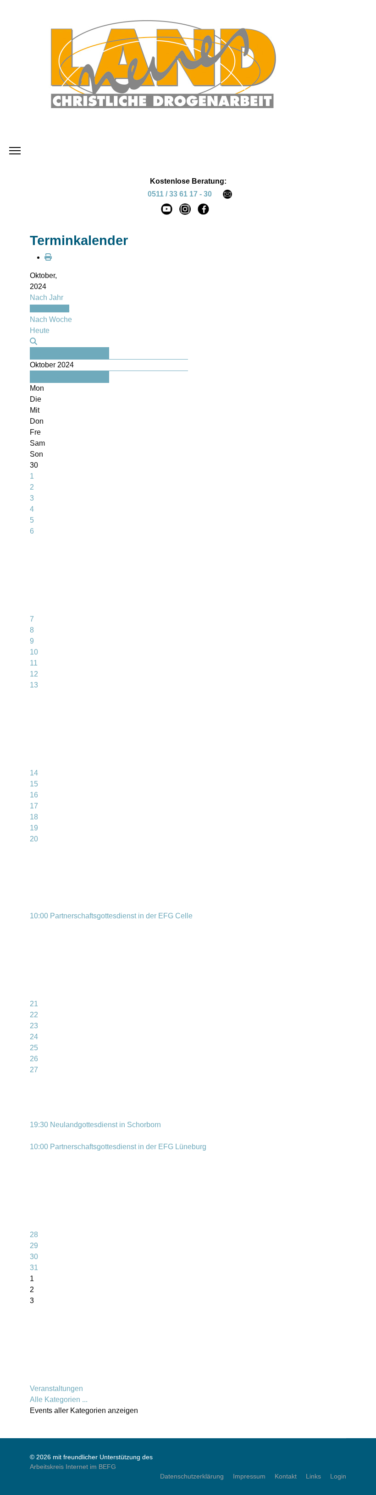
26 (34, 1059)
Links (313, 1476)
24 (34, 1037)
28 (34, 1235)
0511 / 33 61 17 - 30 (180, 194)
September (48, 353)
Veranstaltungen (56, 1388)
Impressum (249, 1476)
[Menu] (15, 150)
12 (34, 674)
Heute (40, 330)
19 (34, 828)
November (47, 377)
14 (34, 773)
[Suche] (33, 341)
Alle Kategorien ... (59, 1399)
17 (34, 806)
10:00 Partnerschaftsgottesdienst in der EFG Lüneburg (118, 1147)
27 (34, 1070)
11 (34, 663)
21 (34, 1004)
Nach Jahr (46, 297)
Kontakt (286, 1476)
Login (338, 1476)
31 (34, 1267)
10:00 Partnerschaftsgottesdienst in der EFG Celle (111, 916)
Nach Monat (49, 308)
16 (34, 795)
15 (34, 784)
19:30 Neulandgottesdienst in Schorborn (95, 1125)
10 (34, 652)
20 (34, 839)
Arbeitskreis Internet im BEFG (73, 1466)
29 (34, 1245)
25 (34, 1048)
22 (34, 1015)
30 (34, 1256)
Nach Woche (51, 319)
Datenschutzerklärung (192, 1476)
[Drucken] (48, 257)
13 (34, 685)
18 (34, 817)
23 (34, 1026)
